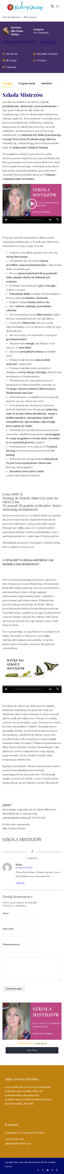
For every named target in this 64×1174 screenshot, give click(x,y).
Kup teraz (32, 1050)
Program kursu (26, 83)
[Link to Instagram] (57, 1170)
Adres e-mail (8, 928)
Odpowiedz (20, 883)
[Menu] (57, 6)
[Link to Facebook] (38, 1170)
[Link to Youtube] (47, 1170)
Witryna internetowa (11, 944)
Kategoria (38, 29)
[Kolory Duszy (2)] (26, 6)
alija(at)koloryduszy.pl (18, 1143)
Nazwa (6, 913)
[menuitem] (51, 6)
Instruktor (16, 27)
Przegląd (7, 83)
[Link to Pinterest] (52, 1170)
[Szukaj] (51, 6)
